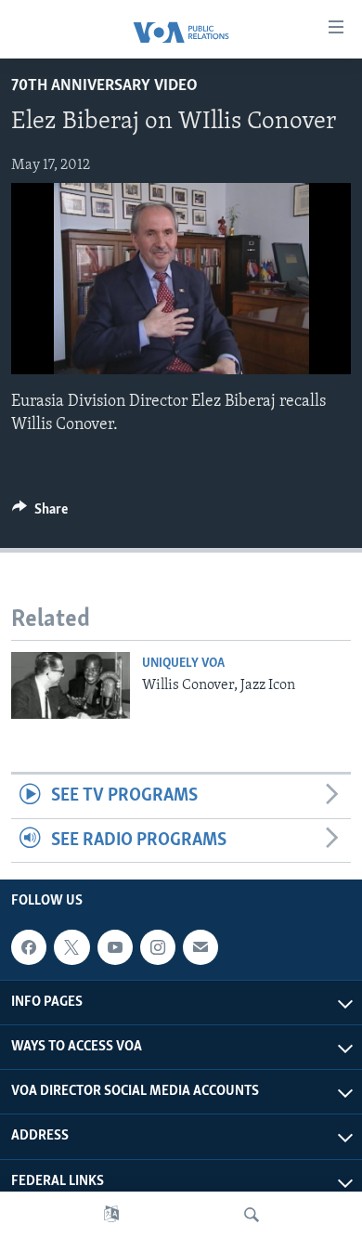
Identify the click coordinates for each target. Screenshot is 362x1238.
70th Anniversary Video (104, 86)
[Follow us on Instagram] (157, 947)
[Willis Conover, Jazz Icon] (70, 685)
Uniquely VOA (183, 664)
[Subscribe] (200, 947)
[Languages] (111, 1215)
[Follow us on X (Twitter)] (71, 947)
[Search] (251, 1215)
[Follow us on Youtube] (115, 947)
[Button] (40, 513)
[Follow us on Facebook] (28, 947)
